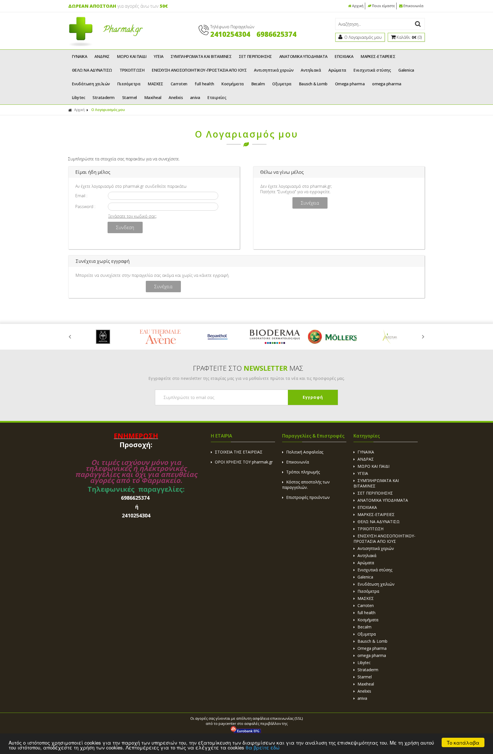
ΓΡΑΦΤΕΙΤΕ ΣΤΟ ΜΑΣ (248, 368)
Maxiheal (152, 97)
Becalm (258, 83)
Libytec (78, 97)
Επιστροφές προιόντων (308, 497)
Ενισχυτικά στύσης (372, 70)
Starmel (129, 97)
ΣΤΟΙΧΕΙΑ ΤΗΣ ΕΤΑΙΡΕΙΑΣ (238, 452)
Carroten (179, 83)
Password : (85, 206)
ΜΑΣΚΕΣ (155, 83)
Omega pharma (350, 83)
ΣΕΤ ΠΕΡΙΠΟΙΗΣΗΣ (255, 56)
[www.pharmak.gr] (105, 45)
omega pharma (386, 83)
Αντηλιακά (311, 70)
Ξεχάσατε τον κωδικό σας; (132, 216)
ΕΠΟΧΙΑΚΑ (344, 56)
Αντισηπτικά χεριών (273, 70)
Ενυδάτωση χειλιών (91, 83)
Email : (81, 195)
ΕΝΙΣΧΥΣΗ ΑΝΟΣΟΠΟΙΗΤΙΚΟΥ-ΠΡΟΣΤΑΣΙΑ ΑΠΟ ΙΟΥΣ (199, 70)
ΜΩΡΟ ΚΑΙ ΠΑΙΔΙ (131, 56)
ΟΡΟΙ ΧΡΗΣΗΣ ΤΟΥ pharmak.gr (244, 462)
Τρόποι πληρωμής (303, 472)
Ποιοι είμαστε (383, 5)
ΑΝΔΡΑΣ (102, 56)
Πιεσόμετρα (129, 83)
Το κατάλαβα (463, 742)
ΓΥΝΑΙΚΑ (79, 56)
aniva (195, 97)
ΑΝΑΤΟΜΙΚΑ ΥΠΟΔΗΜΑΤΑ (303, 56)
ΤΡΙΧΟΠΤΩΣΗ (132, 70)
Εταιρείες (216, 97)
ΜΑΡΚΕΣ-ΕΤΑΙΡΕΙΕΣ (378, 56)
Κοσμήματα (232, 83)
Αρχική (357, 5)
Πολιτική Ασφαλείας (304, 452)
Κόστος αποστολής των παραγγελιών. (306, 484)
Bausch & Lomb (313, 83)
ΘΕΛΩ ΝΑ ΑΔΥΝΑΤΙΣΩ (92, 70)
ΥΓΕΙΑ (158, 56)
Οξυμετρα (282, 83)
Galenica (406, 70)
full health (204, 83)
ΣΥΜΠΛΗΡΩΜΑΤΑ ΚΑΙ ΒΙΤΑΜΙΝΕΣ (201, 56)
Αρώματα (337, 70)
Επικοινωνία (413, 5)
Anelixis (176, 97)
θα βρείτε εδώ (263, 747)
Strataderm (103, 97)
